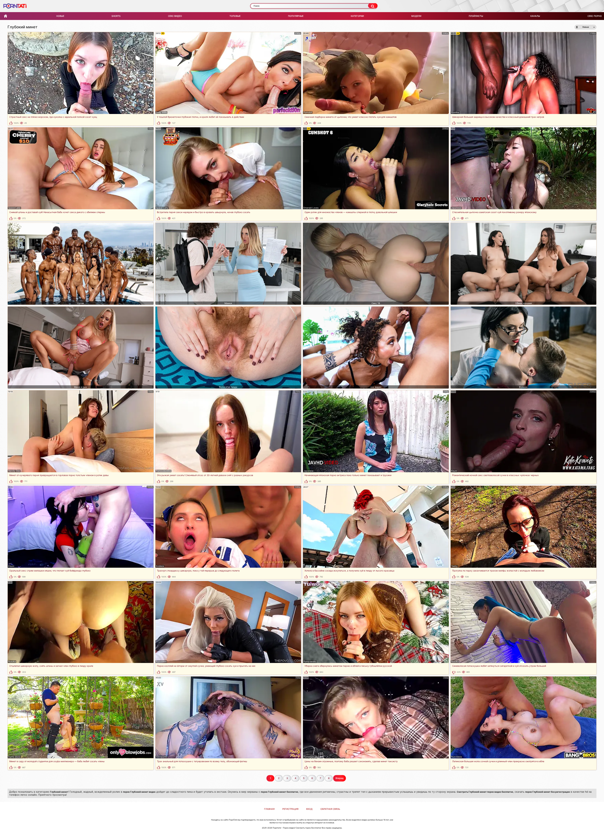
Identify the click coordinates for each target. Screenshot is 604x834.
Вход (309, 809)
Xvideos (160, 566)
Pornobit (307, 112)
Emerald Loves (311, 208)
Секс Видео (175, 16)
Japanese (456, 208)
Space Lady (14, 208)
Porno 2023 (14, 757)
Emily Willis (161, 112)
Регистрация (290, 809)
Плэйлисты (476, 16)
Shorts (116, 16)
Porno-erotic (309, 661)
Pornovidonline (163, 471)
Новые (60, 16)
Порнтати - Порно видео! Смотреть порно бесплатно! (297, 828)
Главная (5, 16)
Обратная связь (330, 809)
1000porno (161, 757)
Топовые (234, 16)
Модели (416, 16)
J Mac (306, 566)
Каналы (535, 16)
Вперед (340, 778)
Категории (357, 16)
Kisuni (454, 471)
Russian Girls (14, 112)
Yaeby (454, 566)
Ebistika (455, 112)
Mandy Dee (14, 471)
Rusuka (12, 661)
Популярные (295, 16)
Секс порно (594, 16)
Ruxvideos (161, 661)
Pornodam (308, 757)
